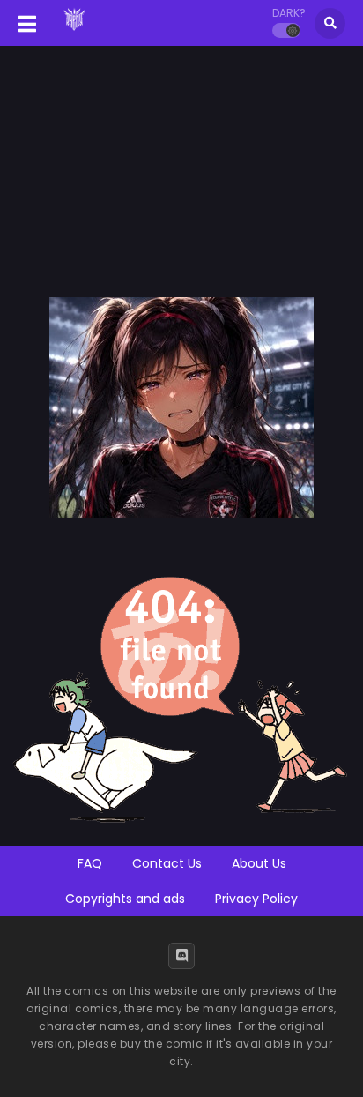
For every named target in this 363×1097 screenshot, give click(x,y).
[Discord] (181, 956)
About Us (259, 863)
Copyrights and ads (125, 898)
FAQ (90, 863)
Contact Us (167, 863)
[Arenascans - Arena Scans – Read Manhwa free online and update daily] (74, 33)
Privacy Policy (256, 898)
